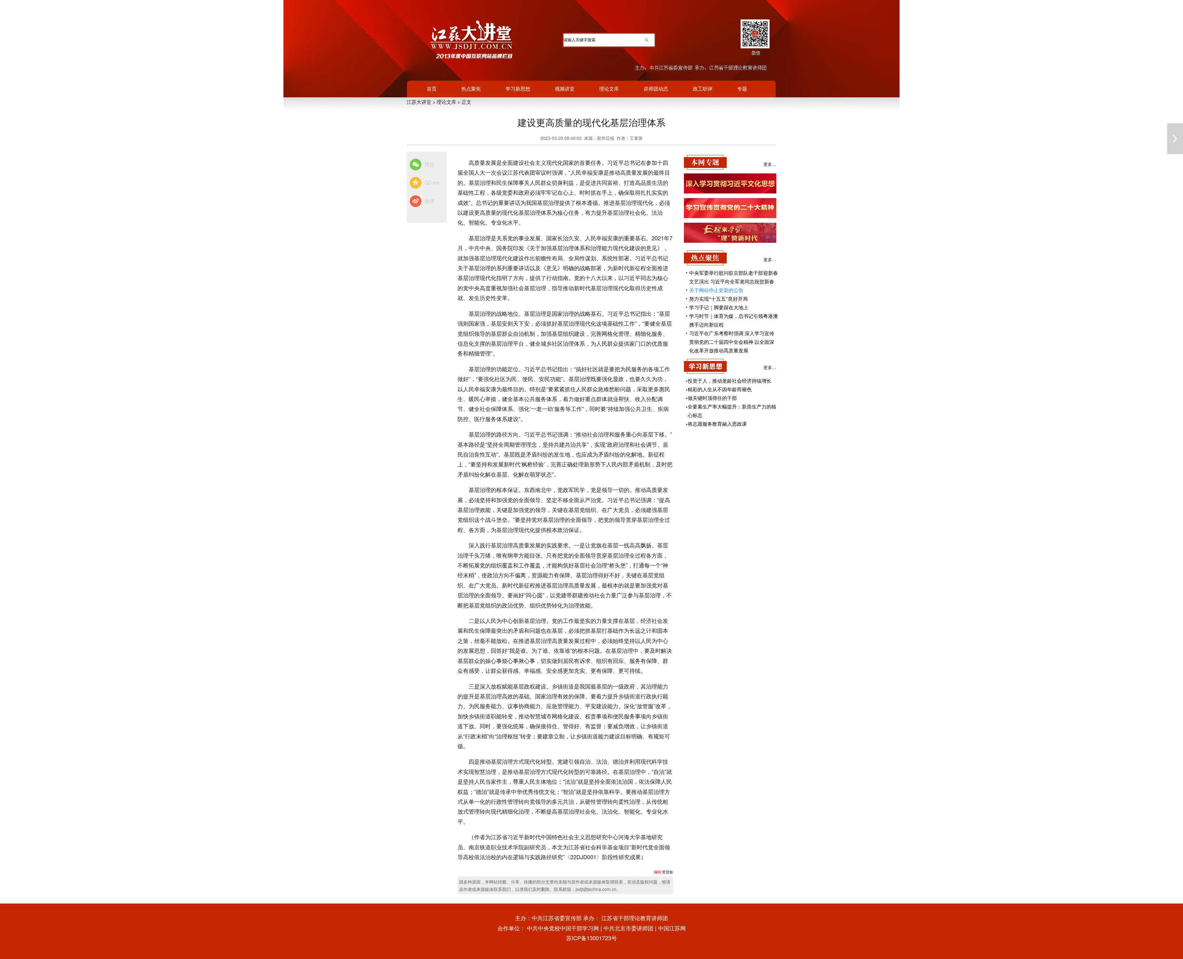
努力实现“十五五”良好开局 (718, 299)
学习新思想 (518, 88)
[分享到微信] (415, 164)
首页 (432, 88)
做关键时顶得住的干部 (712, 398)
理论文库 (609, 88)
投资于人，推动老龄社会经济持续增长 (729, 381)
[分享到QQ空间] (415, 183)
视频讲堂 (565, 88)
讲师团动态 (656, 88)
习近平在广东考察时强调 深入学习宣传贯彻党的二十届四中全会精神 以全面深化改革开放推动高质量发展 (731, 342)
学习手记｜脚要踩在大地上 (718, 307)
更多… (769, 164)
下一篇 (1175, 138)
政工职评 (703, 88)
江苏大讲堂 (419, 101)
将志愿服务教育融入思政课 (717, 424)
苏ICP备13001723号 (591, 938)
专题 (742, 88)
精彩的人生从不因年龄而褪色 (720, 389)
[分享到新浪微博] (415, 201)
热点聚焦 (471, 88)
